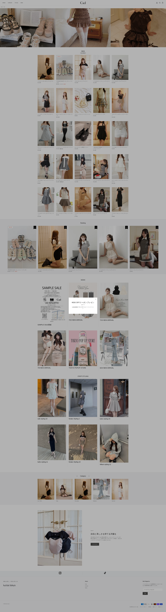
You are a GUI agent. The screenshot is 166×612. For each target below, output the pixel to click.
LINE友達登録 (75, 307)
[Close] (95, 299)
